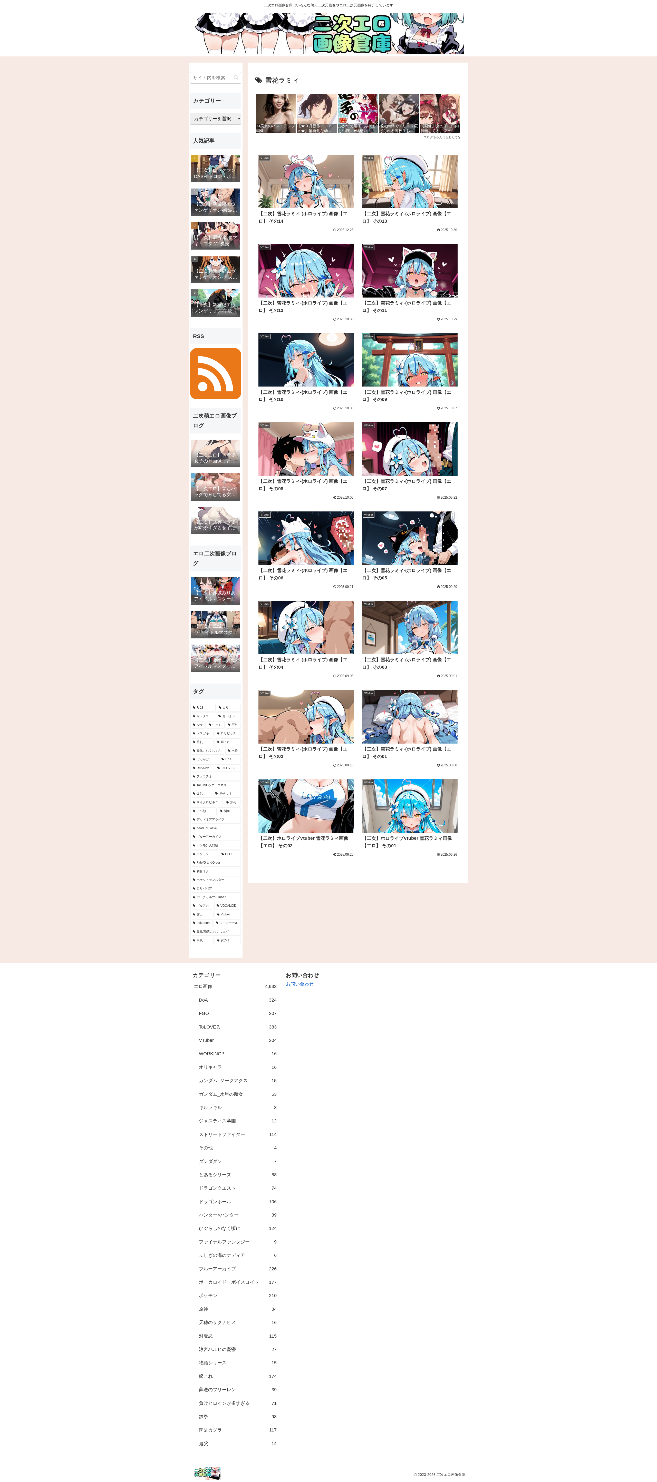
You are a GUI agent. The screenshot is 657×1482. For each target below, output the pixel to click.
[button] (235, 78)
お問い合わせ (300, 983)
